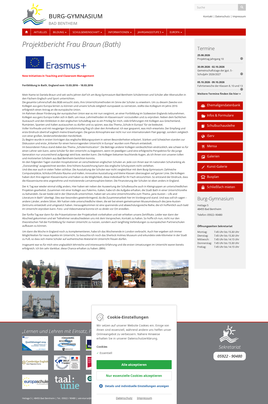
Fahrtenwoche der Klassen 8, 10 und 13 (220, 86)
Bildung (59, 32)
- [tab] (215, 70)
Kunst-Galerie (216, 166)
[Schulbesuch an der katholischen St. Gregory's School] (83, 274)
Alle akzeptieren (134, 364)
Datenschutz (222, 16)
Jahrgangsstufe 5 (150, 32)
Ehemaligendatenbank (223, 105)
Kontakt (208, 16)
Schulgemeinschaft (86, 32)
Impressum (239, 16)
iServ (210, 136)
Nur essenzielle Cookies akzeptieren (134, 375)
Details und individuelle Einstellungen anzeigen (137, 386)
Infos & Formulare (220, 115)
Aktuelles (40, 32)
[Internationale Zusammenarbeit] (126, 274)
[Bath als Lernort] (169, 274)
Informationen (119, 32)
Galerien (213, 156)
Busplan (212, 177)
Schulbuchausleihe (220, 125)
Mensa (211, 146)
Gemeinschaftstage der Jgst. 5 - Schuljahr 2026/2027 (215, 72)
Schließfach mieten (220, 187)
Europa (175, 32)
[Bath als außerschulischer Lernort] (40, 274)
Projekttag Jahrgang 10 (210, 59)
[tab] (220, 57)
